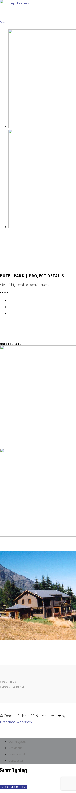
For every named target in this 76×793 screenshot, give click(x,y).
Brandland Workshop (16, 722)
